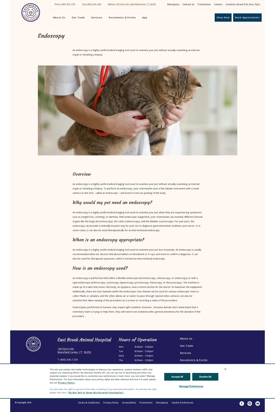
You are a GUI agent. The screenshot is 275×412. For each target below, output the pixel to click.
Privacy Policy (66, 382)
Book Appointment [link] (247, 17)
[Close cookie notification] (225, 369)
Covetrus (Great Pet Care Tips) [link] (243, 4)
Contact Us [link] (189, 4)
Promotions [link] (204, 4)
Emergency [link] (173, 4)
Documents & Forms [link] (194, 359)
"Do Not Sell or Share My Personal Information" (95, 392)
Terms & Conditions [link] (89, 402)
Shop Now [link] (223, 17)
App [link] (144, 17)
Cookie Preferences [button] (183, 402)
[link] (30, 12)
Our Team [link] (78, 17)
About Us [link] (59, 17)
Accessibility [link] (129, 402)
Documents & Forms (122, 17)
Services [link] (96, 17)
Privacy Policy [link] (111, 402)
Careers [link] (218, 4)
